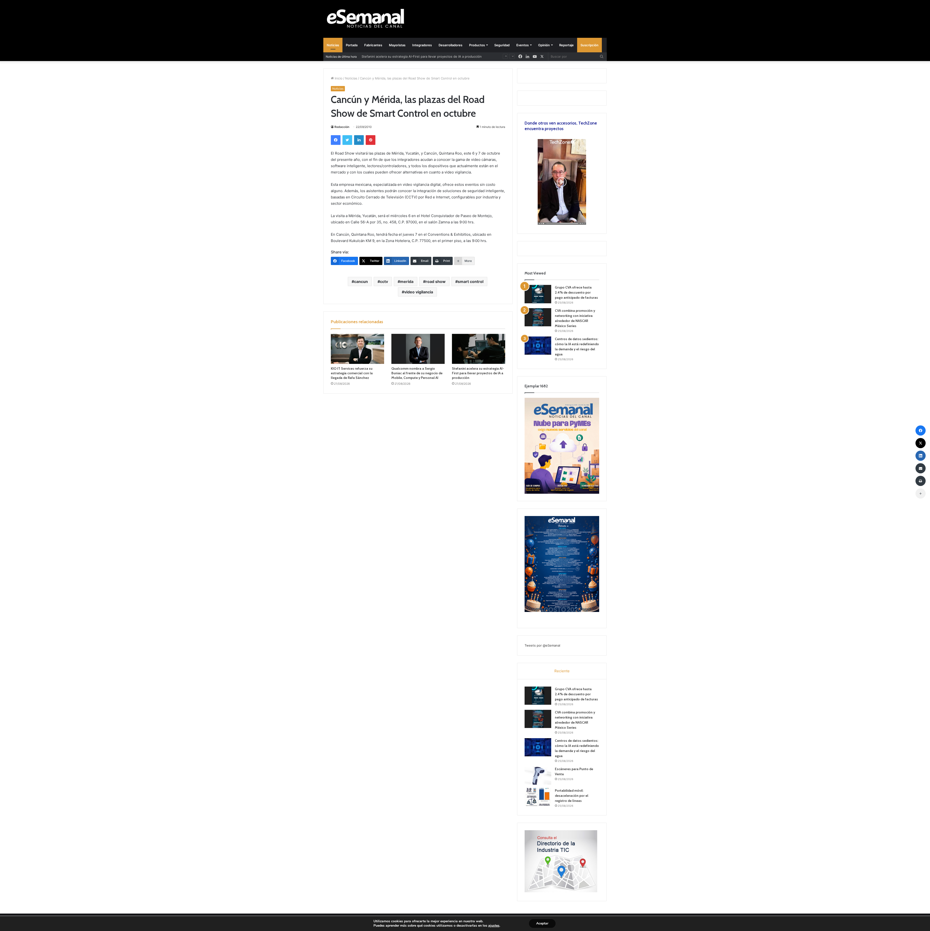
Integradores (422, 45)
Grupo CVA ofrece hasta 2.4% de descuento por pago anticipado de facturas (576, 292)
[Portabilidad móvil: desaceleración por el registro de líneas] (538, 797)
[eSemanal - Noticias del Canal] (368, 18)
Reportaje (566, 45)
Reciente (562, 671)
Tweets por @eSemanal (542, 645)
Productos (477, 45)
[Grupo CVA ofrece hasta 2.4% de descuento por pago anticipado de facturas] (538, 294)
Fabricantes (373, 45)
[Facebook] (336, 140)
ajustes (493, 925)
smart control (470, 281)
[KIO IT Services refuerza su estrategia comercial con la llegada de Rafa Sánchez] (357, 349)
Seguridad (502, 45)
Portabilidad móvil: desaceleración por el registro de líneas (571, 795)
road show (436, 281)
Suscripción (589, 45)
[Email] (920, 468)
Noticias (333, 45)
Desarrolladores (450, 45)
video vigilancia (418, 291)
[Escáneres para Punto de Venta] (538, 776)
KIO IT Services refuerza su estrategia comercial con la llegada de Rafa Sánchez (352, 373)
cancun (361, 281)
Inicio (338, 78)
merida (406, 281)
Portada (351, 45)
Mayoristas (397, 45)
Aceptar (542, 923)
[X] (542, 56)
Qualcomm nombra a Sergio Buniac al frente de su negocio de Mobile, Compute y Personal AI (416, 373)
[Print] (920, 481)
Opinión (544, 45)
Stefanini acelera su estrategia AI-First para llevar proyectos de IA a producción (422, 56)
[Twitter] (347, 140)
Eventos (522, 45)
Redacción (341, 127)
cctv (384, 281)
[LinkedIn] (359, 140)
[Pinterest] (370, 140)
